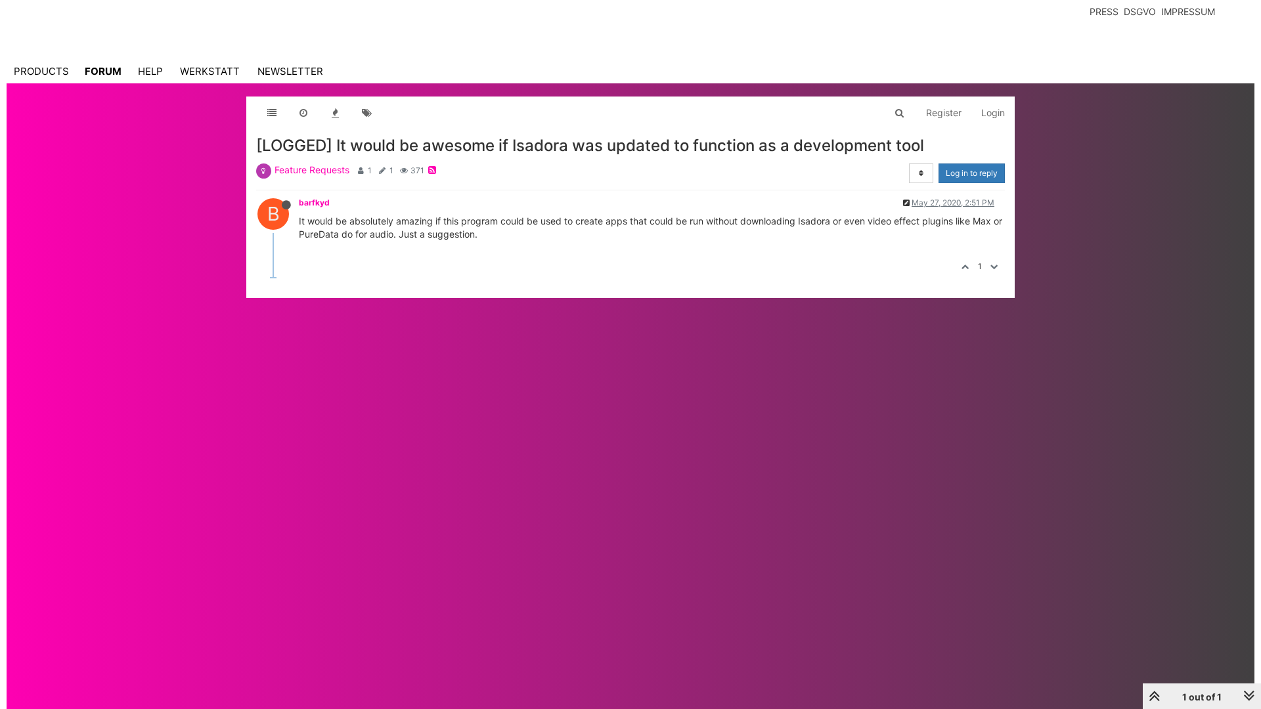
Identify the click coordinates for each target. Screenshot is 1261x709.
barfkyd (314, 202)
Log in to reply (972, 173)
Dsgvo (1140, 11)
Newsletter (290, 71)
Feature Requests (312, 169)
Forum (103, 71)
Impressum (1188, 11)
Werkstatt (210, 71)
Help (150, 71)
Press (1104, 11)
